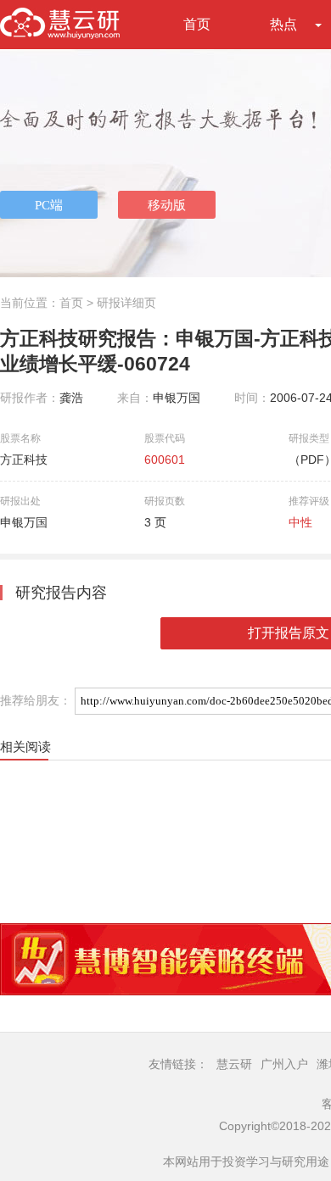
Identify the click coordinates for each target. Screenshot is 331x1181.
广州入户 (284, 1064)
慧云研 (234, 1064)
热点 (283, 24)
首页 (196, 24)
